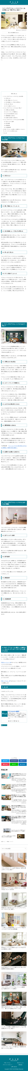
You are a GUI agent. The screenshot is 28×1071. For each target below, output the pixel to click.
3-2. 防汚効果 (7, 123)
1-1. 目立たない (7, 98)
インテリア (5, 725)
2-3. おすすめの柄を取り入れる (10, 113)
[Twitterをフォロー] (11, 721)
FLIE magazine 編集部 (13, 711)
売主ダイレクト (20, 1062)
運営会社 (20, 1064)
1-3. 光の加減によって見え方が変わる (12, 102)
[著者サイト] (9, 721)
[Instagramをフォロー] (14, 721)
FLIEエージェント (5, 662)
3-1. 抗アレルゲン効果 (9, 121)
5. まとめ (5, 133)
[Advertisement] (14, 76)
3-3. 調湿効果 (7, 125)
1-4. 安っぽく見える (8, 104)
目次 (12, 93)
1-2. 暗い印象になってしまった (10, 100)
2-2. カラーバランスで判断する (10, 111)
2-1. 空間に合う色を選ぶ (9, 109)
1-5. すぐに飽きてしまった (10, 106)
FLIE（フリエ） (5, 681)
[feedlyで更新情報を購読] (16, 721)
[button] (25, 848)
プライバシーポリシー (7, 1064)
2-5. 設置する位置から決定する (10, 117)
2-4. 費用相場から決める (9, 115)
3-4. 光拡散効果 (7, 127)
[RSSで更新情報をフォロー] (18, 721)
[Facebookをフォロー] (13, 721)
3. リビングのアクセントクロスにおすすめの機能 (13, 119)
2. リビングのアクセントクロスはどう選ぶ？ (12, 108)
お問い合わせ (14, 1066)
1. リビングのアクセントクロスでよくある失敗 (13, 96)
